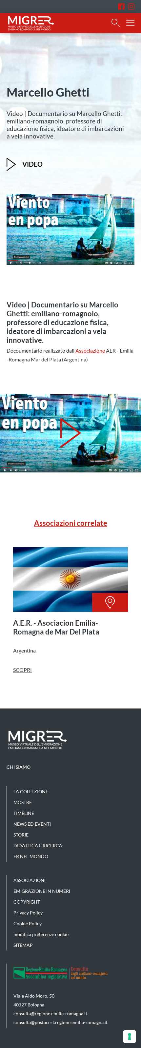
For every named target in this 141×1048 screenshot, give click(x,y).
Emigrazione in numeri (41, 891)
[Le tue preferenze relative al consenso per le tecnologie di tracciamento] (129, 1036)
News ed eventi (32, 824)
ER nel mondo (30, 856)
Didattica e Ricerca (37, 845)
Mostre (22, 802)
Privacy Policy (28, 912)
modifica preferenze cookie (41, 934)
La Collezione (30, 791)
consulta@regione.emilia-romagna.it (50, 1013)
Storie (21, 834)
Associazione (90, 350)
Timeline (23, 813)
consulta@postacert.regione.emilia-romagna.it (60, 1022)
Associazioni (29, 880)
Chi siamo (18, 767)
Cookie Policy (27, 923)
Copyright (26, 902)
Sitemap (23, 945)
